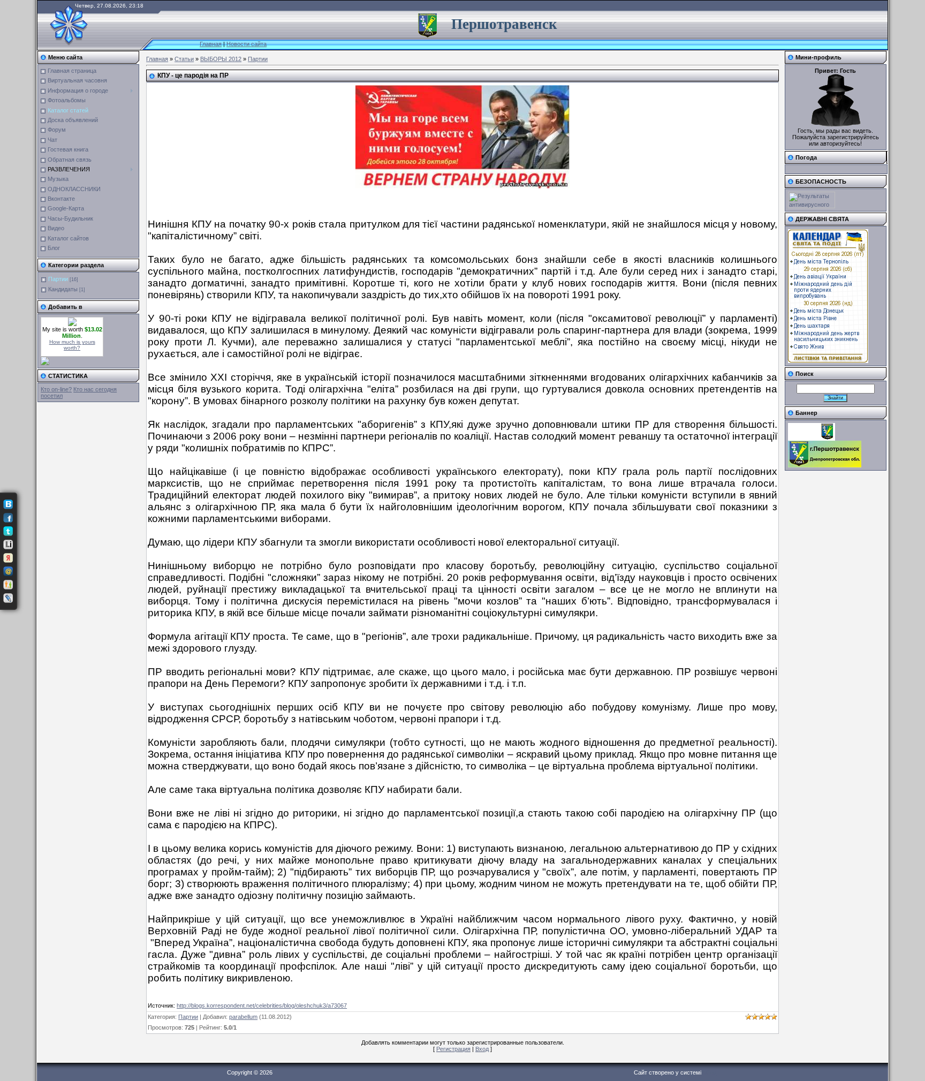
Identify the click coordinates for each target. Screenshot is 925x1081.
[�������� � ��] (8, 598)
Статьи (184, 59)
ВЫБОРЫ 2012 (220, 59)
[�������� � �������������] (8, 584)
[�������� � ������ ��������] (8, 558)
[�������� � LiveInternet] (8, 544)
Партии (58, 279)
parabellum (243, 1017)
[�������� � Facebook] (8, 517)
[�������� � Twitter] (8, 531)
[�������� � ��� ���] (8, 571)
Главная (211, 44)
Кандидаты (63, 289)
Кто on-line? (56, 389)
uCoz (710, 1072)
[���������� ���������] (8, 504)
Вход (482, 1049)
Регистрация (453, 1049)
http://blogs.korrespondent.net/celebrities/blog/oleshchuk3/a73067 (262, 1005)
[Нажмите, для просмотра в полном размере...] (462, 186)
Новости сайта (246, 44)
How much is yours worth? (72, 345)
